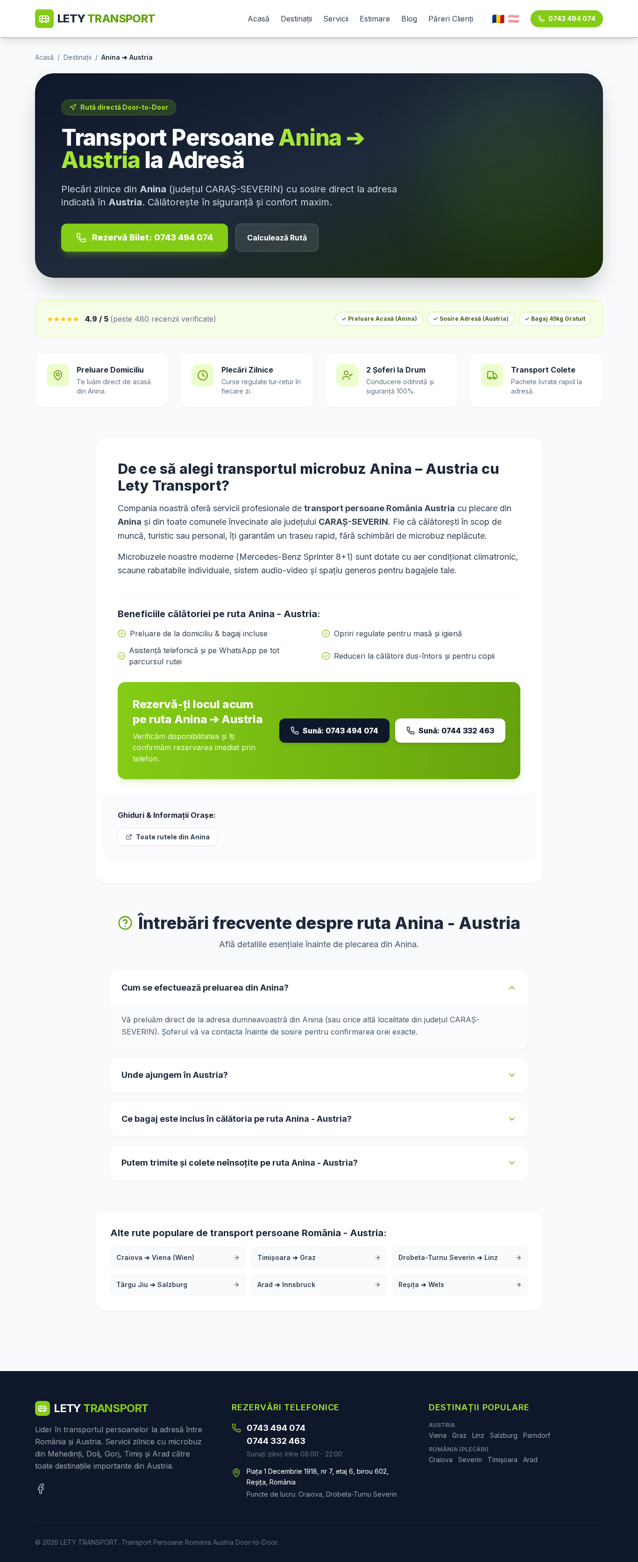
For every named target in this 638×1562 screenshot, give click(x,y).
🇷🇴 (498, 19)
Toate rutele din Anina (173, 837)
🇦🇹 (513, 18)
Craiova (441, 1459)
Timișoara (502, 1459)
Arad (530, 1459)
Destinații (296, 18)
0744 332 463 (276, 1441)
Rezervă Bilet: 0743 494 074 (152, 237)
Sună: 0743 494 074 (340, 730)
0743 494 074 (571, 18)
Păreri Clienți (450, 18)
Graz (459, 1435)
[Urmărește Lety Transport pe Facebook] (40, 1488)
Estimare (375, 18)
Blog (409, 18)
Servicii (335, 18)
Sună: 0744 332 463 (456, 730)
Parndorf (536, 1435)
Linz (478, 1435)
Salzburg (503, 1435)
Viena (438, 1435)
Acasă (258, 18)
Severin (470, 1459)
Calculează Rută (277, 237)
